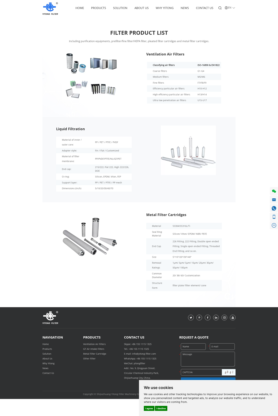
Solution (120, 8)
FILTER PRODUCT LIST (139, 32)
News (185, 8)
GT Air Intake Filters (93, 348)
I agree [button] (149, 408)
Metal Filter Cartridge (94, 353)
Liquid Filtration (70, 128)
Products (98, 8)
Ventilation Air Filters (165, 54)
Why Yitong (165, 8)
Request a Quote (193, 337)
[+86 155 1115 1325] (274, 217)
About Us (141, 8)
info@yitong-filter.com (144, 353)
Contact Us (204, 8)
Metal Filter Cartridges (166, 214)
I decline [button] (161, 408)
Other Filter (89, 358)
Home (79, 8)
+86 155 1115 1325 (142, 344)
